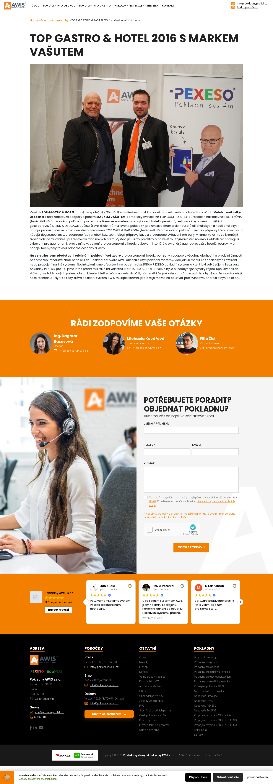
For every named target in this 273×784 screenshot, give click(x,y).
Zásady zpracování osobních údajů (38, 778)
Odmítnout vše (228, 777)
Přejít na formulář (88, 417)
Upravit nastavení (257, 777)
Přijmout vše (198, 777)
